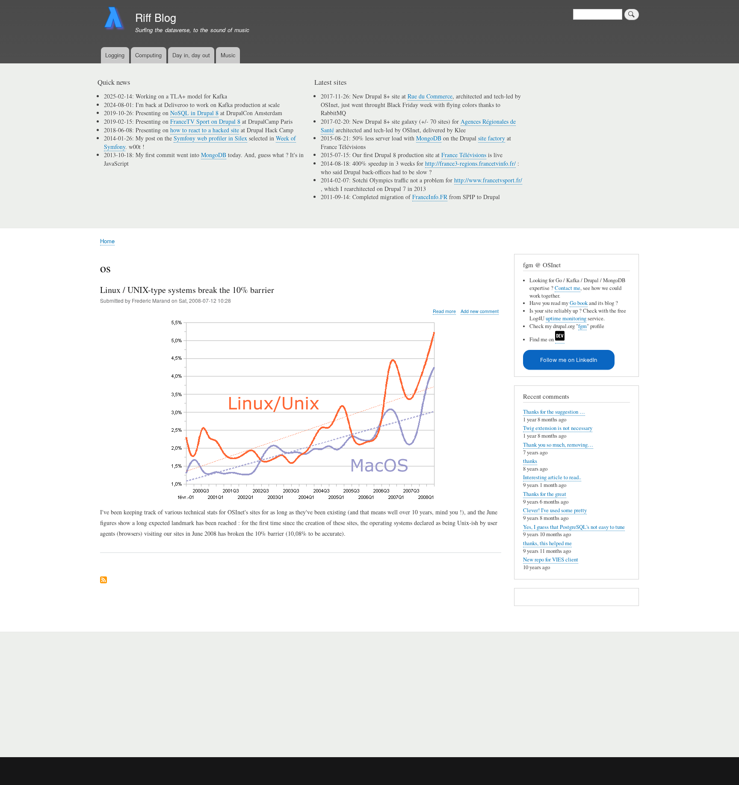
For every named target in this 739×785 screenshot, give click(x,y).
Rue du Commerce (430, 96)
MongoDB (213, 155)
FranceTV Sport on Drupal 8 (205, 121)
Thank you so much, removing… (558, 444)
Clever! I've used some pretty (555, 510)
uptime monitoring (566, 318)
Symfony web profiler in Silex (210, 138)
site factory (491, 138)
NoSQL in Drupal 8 (194, 113)
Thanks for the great (544, 494)
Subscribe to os (103, 580)
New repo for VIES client (550, 559)
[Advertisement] (203, 689)
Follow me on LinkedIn (568, 360)
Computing (148, 55)
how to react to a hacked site (204, 130)
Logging (114, 55)
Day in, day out (191, 55)
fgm (582, 326)
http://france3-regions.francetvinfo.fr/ (470, 163)
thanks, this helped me (547, 543)
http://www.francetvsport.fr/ (488, 180)
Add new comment (480, 311)
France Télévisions (463, 155)
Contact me (567, 288)
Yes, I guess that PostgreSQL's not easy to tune (574, 527)
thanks (530, 461)
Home (107, 241)
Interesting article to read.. (552, 477)
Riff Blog (155, 17)
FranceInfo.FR (429, 197)
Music (228, 55)
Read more (444, 311)
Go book (579, 303)
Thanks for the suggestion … (554, 411)
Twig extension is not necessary (557, 428)
